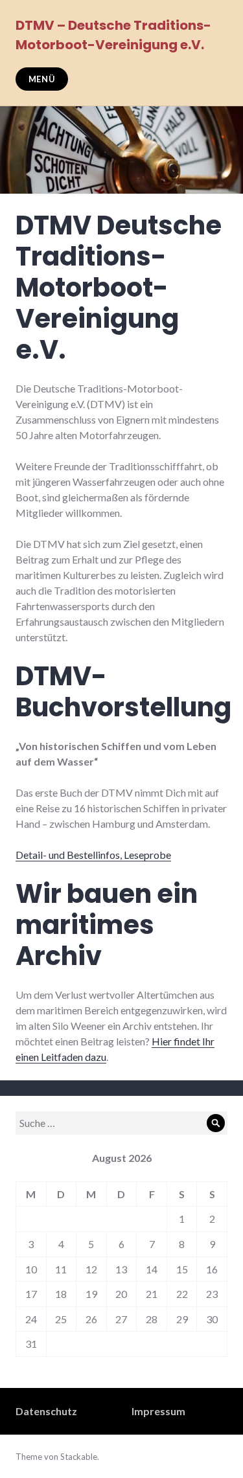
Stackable (78, 1456)
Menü (42, 79)
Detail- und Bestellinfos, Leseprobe (93, 854)
